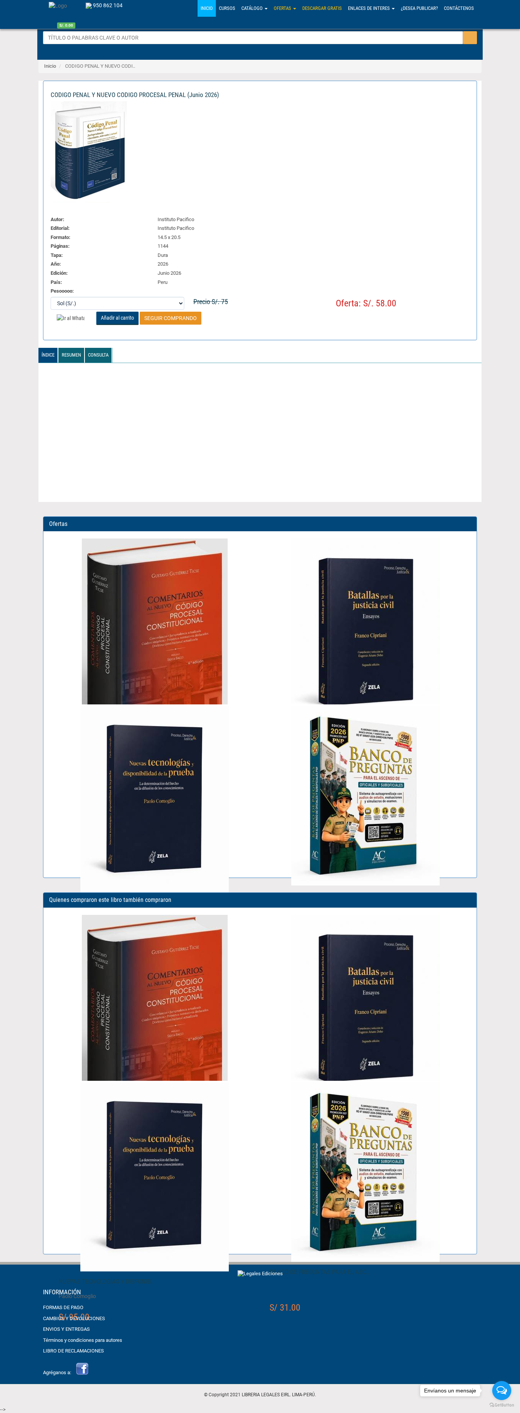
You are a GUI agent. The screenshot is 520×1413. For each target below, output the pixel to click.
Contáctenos (459, 8)
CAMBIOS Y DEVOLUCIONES (74, 1318)
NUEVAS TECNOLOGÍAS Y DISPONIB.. (106, 1281)
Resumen (71, 355)
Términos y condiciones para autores (82, 1340)
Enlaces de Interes (369, 8)
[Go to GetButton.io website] (502, 1405)
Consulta (98, 355)
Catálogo (252, 8)
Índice (47, 355)
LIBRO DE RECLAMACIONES (73, 1351)
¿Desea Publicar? (419, 8)
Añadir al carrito (117, 318)
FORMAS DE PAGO (63, 1307)
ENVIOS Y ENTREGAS (66, 1329)
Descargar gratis (322, 8)
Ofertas (283, 8)
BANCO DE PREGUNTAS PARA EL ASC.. (319, 1272)
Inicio (50, 66)
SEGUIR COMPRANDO (170, 318)
